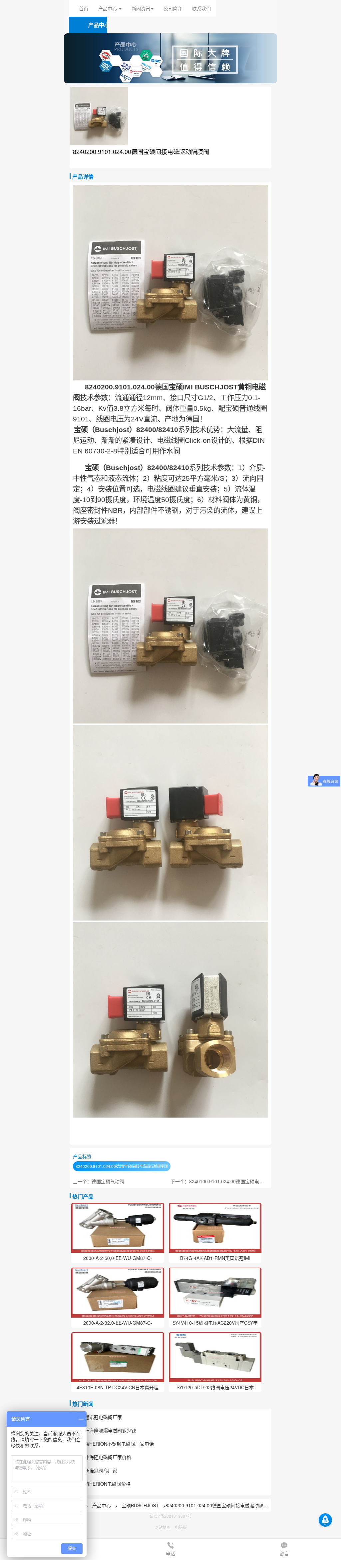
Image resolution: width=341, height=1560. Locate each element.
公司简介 (173, 8)
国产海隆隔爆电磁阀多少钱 (108, 1430)
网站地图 (162, 1527)
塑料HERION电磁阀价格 (105, 1483)
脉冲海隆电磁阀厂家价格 (105, 1457)
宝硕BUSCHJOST (140, 1505)
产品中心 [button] (108, 8)
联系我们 (201, 8)
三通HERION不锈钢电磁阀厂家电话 (117, 1443)
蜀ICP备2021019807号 (170, 1516)
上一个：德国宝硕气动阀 (98, 1181)
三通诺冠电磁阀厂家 (101, 1417)
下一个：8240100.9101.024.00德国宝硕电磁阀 (219, 1181)
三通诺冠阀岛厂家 (98, 1470)
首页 (83, 8)
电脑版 (181, 1527)
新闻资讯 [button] (141, 8)
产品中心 (102, 1505)
